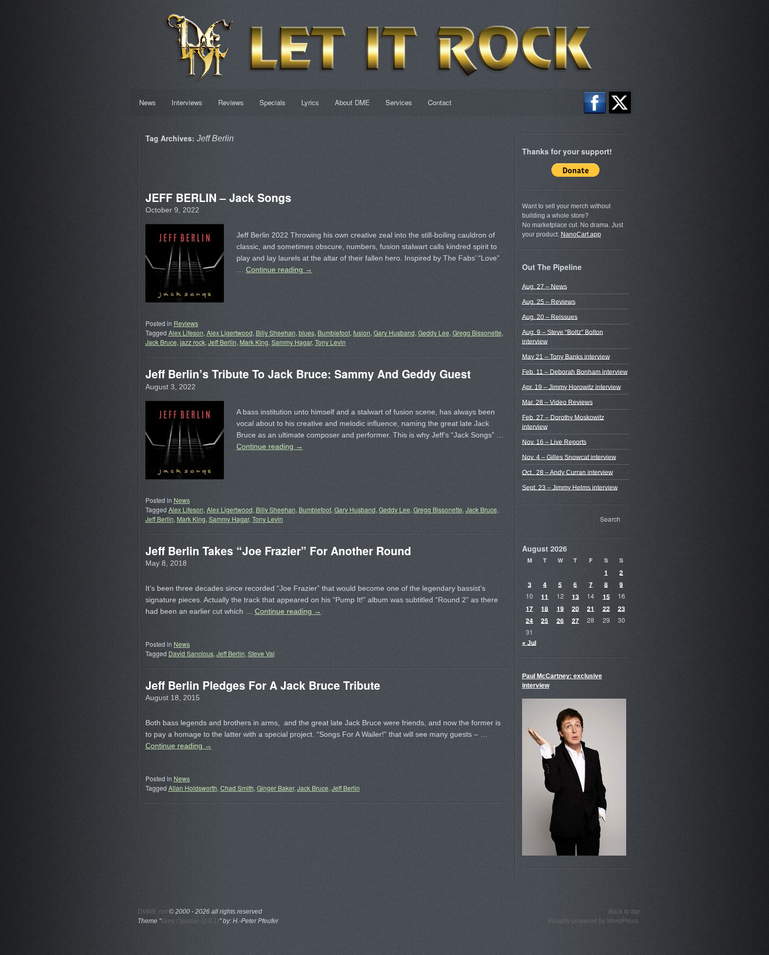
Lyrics (310, 102)
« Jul (529, 642)
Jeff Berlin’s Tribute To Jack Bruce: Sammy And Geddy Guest (308, 373)
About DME (352, 102)
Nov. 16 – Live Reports (554, 441)
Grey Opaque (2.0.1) (190, 921)
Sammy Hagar (292, 342)
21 (590, 608)
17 (529, 608)
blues (306, 332)
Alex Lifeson (185, 332)
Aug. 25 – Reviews (548, 301)
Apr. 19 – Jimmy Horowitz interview (571, 386)
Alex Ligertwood (230, 332)
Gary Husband (394, 332)
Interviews (187, 102)
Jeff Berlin (222, 342)
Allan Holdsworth (192, 787)
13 (575, 596)
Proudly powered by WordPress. (594, 921)
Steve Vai (261, 653)
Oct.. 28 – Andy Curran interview (567, 472)
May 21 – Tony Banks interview (566, 356)
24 (529, 620)
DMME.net (152, 911)
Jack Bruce (161, 342)
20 (575, 608)
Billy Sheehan (276, 332)
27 (575, 620)
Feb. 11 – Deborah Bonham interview (575, 371)
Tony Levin (330, 342)
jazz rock (192, 342)
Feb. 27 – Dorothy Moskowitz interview (563, 421)
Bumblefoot (334, 332)
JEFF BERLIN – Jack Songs (218, 197)
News (147, 102)
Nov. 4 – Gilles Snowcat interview (569, 456)
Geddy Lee (433, 332)
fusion (361, 332)
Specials (272, 102)
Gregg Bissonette (477, 332)
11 (544, 596)
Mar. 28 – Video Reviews (557, 402)
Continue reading (279, 269)
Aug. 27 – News (544, 286)
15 (606, 596)
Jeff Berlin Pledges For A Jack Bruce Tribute (262, 685)
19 (560, 608)
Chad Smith (237, 787)
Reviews (231, 102)
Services (399, 102)
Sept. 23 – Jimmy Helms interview (570, 487)
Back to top (624, 911)
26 (560, 620)
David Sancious (190, 653)
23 (621, 608)
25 (544, 620)
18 (544, 608)
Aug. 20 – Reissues (550, 316)
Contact (439, 102)
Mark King (254, 342)
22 (606, 608)
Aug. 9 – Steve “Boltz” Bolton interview (562, 336)
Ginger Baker (275, 787)
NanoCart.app (581, 234)
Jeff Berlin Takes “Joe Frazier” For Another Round (278, 550)
